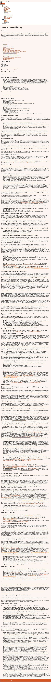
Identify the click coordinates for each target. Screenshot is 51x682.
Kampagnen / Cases (7, 11)
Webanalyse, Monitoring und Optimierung (10, 53)
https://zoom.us (16, 267)
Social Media (6, 7)
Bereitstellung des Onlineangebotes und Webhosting (11, 50)
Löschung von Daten (6, 56)
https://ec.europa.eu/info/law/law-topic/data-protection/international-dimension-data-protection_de (21, 162)
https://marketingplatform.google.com (16, 382)
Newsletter (4, 23)
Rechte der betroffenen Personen (8, 58)
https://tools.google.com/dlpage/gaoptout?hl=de (13, 376)
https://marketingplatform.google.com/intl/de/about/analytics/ (12, 371)
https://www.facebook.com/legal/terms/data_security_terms (33, 432)
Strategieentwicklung (8, 15)
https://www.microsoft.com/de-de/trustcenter (10, 265)
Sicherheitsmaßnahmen (7, 47)
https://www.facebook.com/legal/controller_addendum (33, 431)
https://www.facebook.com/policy (15, 495)
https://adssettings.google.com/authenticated (10, 377)
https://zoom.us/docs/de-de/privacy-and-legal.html (34, 267)
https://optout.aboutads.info (25, 202)
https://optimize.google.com (10, 375)
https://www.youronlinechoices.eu (18, 459)
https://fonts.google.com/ (44, 571)
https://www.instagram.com (43, 574)
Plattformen (6, 9)
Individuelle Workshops (8, 16)
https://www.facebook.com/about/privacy (26, 470)
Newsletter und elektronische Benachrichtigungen (11, 52)
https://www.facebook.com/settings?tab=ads (10, 519)
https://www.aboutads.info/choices (8, 460)
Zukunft (5, 10)
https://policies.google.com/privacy (35, 371)
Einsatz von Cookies (6, 49)
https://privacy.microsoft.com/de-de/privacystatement (31, 264)
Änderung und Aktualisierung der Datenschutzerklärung (12, 57)
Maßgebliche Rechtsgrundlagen (8, 46)
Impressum (6, 21)
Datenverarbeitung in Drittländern (8, 48)
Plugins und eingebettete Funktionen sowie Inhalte (11, 55)
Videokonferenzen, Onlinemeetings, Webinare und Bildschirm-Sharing (14, 51)
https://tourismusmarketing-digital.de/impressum (13, 69)
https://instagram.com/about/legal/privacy (9, 515)
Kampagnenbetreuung (8, 17)
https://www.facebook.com (33, 468)
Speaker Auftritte (7, 18)
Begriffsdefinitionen (6, 59)
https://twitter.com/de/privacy (7, 521)
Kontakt (3, 19)
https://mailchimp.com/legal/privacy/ (35, 331)
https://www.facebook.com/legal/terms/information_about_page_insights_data (31, 503)
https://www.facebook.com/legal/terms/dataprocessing (31, 436)
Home (3, 5)
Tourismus (6, 12)
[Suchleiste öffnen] (1, 2)
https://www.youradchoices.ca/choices (34, 459)
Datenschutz (6, 22)
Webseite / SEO (7, 8)
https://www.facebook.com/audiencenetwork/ (19, 420)
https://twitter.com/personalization (23, 521)
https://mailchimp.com (18, 331)
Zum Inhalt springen (3, 0)
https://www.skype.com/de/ (10, 264)
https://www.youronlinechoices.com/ (37, 202)
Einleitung (5, 44)
